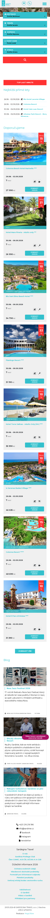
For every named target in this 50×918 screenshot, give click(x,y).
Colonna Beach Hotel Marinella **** (21, 168)
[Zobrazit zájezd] (25, 149)
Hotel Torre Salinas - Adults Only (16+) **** (24, 424)
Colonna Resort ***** (15, 552)
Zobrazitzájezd (34, 189)
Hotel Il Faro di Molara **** (17, 616)
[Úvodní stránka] (6, 3)
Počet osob (11, 41)
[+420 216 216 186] (29, 3)
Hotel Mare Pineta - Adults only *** (21, 232)
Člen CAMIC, (14, 860)
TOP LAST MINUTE (25, 82)
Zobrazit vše (25, 651)
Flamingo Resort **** (15, 360)
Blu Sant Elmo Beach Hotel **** (19, 296)
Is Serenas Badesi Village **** (18, 488)
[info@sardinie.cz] (24, 3)
